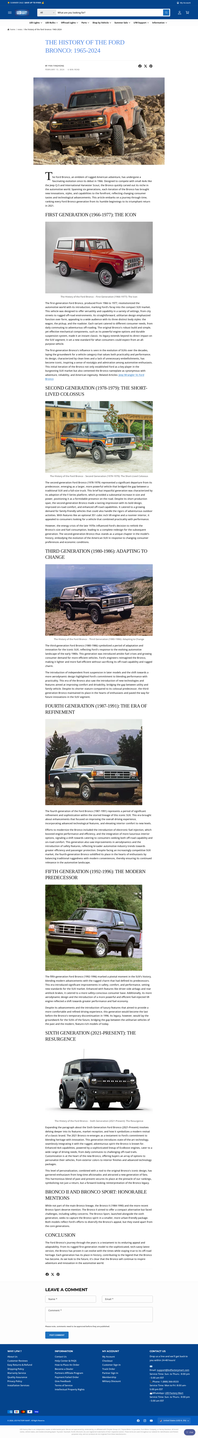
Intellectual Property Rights (70, 1389)
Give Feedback (63, 1381)
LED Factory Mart (174, 1393)
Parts (84, 22)
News (20, 29)
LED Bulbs (50, 22)
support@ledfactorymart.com (173, 1370)
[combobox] (113, 12)
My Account (185, 2)
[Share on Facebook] (140, 66)
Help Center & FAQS (65, 1360)
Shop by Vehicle (101, 22)
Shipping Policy (15, 1368)
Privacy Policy (14, 1381)
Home (12, 29)
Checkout (107, 1360)
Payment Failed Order (67, 1377)
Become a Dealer (64, 1368)
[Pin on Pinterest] (151, 66)
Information (158, 22)
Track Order (108, 1368)
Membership (109, 1377)
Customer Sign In (111, 1364)
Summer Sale (121, 22)
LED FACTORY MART (22, 1420)
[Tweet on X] (145, 66)
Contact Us (61, 1356)
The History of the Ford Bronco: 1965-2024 (43, 29)
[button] (10, 12)
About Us (12, 1356)
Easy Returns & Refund (19, 1364)
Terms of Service (64, 1385)
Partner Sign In (110, 1373)
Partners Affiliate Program (69, 1373)
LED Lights (34, 22)
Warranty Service (16, 1373)
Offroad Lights (68, 22)
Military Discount (111, 1381)
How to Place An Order (67, 1364)
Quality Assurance (17, 1377)
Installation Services (18, 1385)
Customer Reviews (17, 1360)
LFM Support (140, 22)
